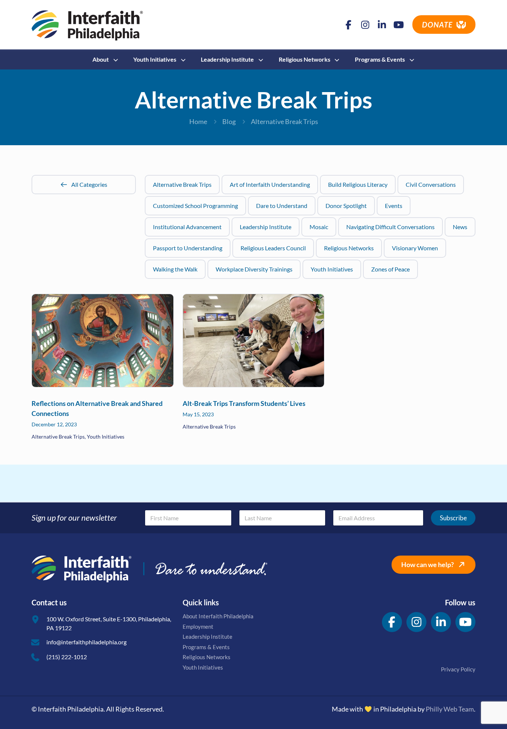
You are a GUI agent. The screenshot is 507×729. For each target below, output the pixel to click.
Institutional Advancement (187, 226)
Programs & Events (206, 647)
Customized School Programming (195, 205)
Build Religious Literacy (357, 184)
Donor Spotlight (346, 205)
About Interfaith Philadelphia (218, 616)
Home (198, 121)
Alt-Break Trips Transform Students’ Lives (244, 403)
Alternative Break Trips (182, 184)
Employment (198, 626)
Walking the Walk (175, 269)
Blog (229, 121)
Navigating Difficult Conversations (390, 226)
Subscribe (453, 518)
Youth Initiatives (332, 269)
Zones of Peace (390, 269)
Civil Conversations (431, 184)
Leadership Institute (265, 226)
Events (393, 205)
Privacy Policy (458, 669)
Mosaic (319, 226)
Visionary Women (415, 247)
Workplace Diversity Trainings (254, 269)
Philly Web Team (450, 709)
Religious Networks (349, 247)
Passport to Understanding (187, 247)
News (460, 226)
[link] (102, 340)
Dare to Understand (281, 205)
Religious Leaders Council (273, 247)
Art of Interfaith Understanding (270, 184)
